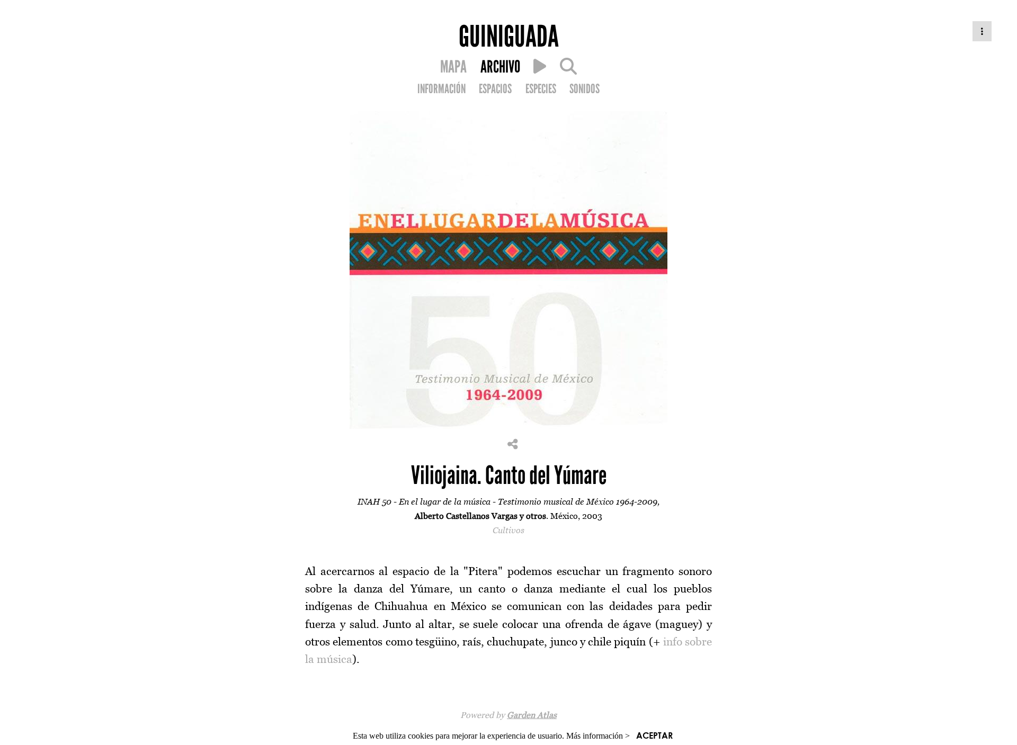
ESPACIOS (495, 89)
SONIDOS (584, 89)
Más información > (598, 735)
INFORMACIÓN (441, 89)
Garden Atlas (532, 715)
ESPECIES (540, 89)
